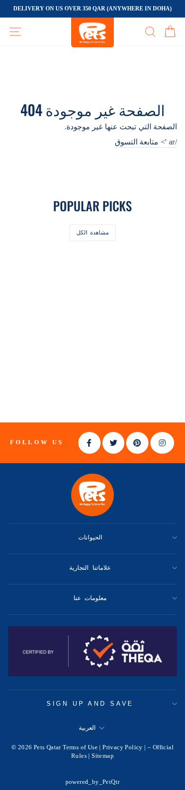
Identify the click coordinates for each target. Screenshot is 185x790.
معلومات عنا (90, 597)
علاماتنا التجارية (90, 567)
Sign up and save (90, 703)
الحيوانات (90, 537)
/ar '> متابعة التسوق (146, 142)
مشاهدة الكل (92, 232)
